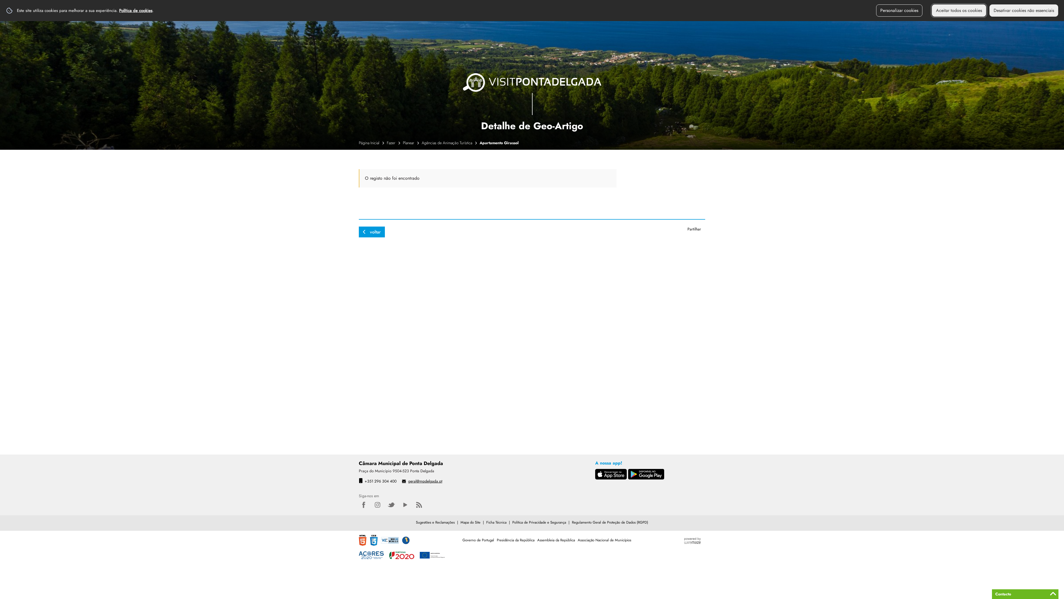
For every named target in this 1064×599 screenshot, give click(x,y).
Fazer (391, 143)
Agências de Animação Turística (447, 143)
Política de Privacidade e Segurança (539, 522)
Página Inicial (369, 143)
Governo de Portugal (478, 540)
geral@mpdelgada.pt (425, 481)
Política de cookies (135, 10)
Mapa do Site (470, 522)
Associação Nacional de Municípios (604, 540)
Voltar (375, 232)
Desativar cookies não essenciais (1024, 10)
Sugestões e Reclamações (435, 522)
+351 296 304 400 (381, 481)
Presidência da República (515, 540)
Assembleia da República (556, 540)
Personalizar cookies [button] (899, 10)
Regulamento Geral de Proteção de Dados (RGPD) (610, 522)
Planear (408, 143)
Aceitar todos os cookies (959, 10)
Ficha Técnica (496, 522)
